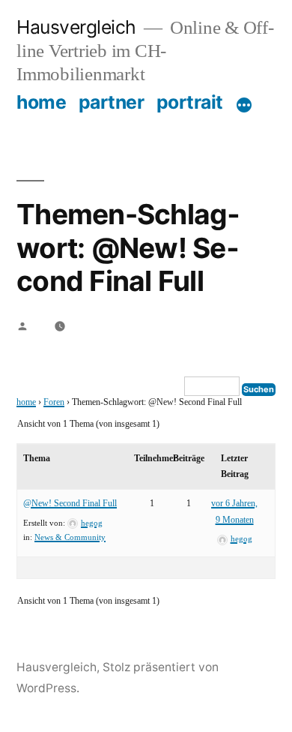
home (41, 102)
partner (112, 102)
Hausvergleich (76, 27)
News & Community (70, 537)
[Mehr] (244, 105)
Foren (53, 402)
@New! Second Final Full (70, 503)
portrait (189, 102)
